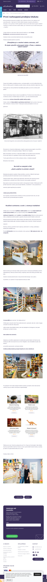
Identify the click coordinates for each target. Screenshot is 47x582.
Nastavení (9, 580)
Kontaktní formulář (38, 559)
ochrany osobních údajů (26, 528)
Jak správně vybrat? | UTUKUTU (7, 553)
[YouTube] (33, 555)
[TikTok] (36, 555)
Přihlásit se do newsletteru (12, 536)
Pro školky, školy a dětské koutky (23, 547)
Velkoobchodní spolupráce (23, 551)
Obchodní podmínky (7, 550)
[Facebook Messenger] (38, 552)
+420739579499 (38, 549)
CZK (40, 1)
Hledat (28, 6)
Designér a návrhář (22, 549)
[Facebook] (33, 552)
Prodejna (5, 555)
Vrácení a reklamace (7, 548)
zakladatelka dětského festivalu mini (18, 34)
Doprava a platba (7, 1)
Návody (4, 559)
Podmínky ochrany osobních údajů (8, 557)
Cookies (4, 561)
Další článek (27, 497)
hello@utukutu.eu (38, 546)
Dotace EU (20, 555)
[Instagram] (36, 552)
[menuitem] (5, 10)
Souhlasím (37, 574)
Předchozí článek (19, 497)
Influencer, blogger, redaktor (24, 553)
